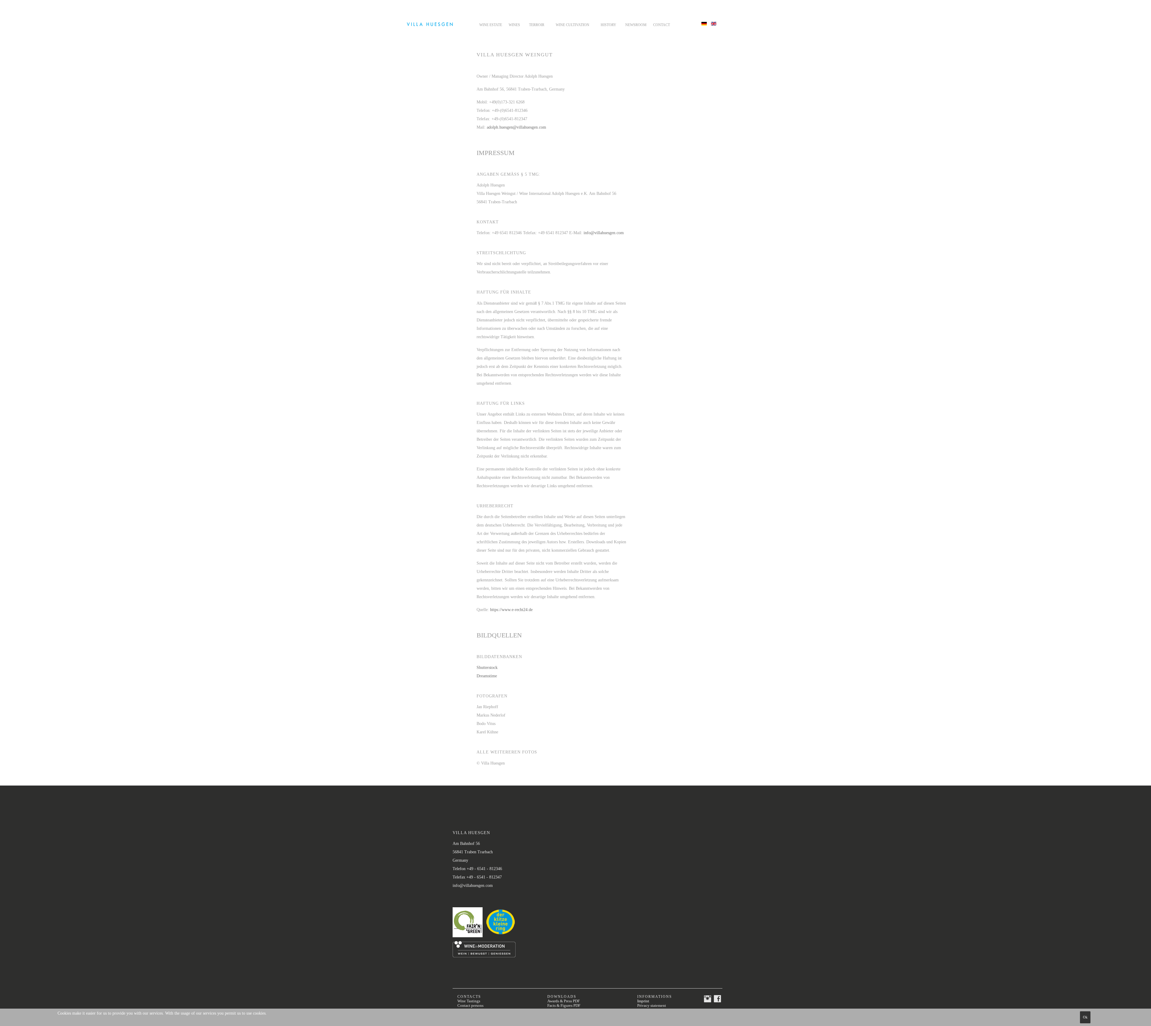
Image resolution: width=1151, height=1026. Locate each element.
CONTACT (661, 25)
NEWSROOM (636, 25)
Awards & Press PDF (563, 1001)
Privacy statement (651, 1006)
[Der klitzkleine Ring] (501, 938)
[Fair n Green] (469, 937)
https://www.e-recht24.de (511, 609)
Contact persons (470, 1006)
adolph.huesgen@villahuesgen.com (516, 127)
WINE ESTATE (490, 25)
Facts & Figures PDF (563, 1006)
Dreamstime (487, 676)
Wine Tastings (468, 1001)
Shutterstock (487, 667)
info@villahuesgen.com (604, 233)
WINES (514, 25)
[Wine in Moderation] (484, 956)
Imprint (643, 1001)
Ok (1085, 1017)
